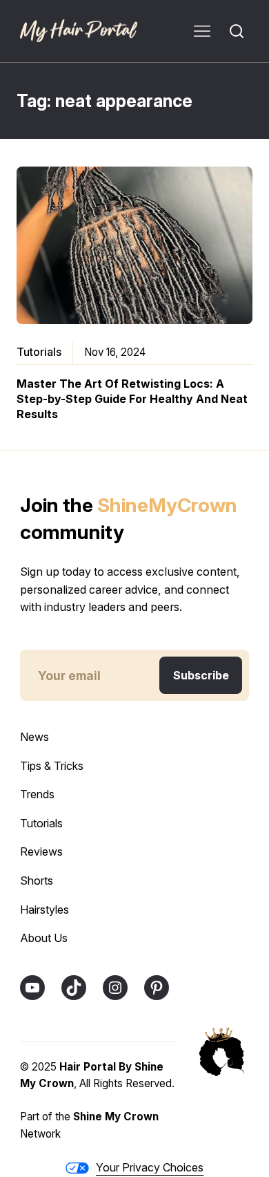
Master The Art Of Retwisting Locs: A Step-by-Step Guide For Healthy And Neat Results (132, 399)
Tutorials (39, 352)
